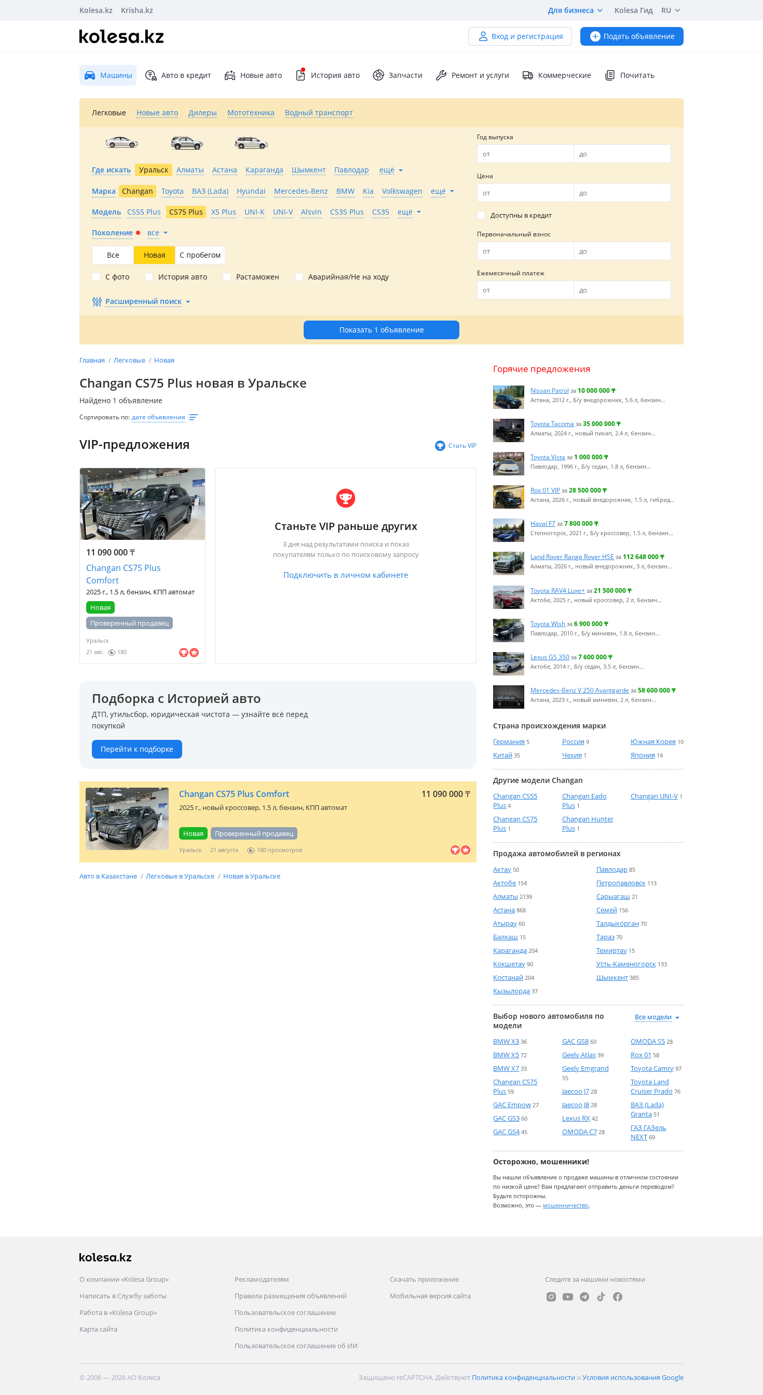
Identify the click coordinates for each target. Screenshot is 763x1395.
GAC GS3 (506, 1118)
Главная (92, 360)
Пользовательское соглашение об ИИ (296, 1345)
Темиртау (611, 950)
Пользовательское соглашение (285, 1312)
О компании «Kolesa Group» (124, 1279)
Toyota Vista (547, 457)
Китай (502, 755)
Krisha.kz (137, 10)
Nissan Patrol (549, 390)
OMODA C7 (579, 1131)
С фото (117, 277)
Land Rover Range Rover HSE (572, 556)
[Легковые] (122, 142)
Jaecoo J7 (575, 1091)
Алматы (505, 896)
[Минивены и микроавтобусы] (251, 142)
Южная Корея (653, 741)
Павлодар (612, 869)
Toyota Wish (547, 623)
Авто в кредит (186, 75)
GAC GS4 (506, 1131)
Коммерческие (564, 75)
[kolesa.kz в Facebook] (617, 1297)
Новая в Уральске (251, 876)
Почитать (637, 75)
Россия (573, 741)
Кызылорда (511, 990)
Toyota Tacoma (552, 423)
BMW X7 (506, 1068)
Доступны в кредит (521, 215)
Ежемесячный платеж (510, 273)
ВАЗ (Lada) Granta (647, 1109)
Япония (643, 755)
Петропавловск (621, 882)
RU (666, 10)
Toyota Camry (652, 1068)
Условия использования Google (633, 1377)
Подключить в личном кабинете (345, 574)
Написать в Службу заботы (123, 1295)
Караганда (510, 950)
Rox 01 (641, 1054)
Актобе (504, 882)
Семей (606, 909)
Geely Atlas (579, 1054)
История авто (335, 75)
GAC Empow (512, 1104)
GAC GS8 (575, 1041)
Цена (485, 175)
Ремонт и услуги (480, 75)
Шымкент (612, 977)
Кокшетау (509, 963)
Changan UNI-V (654, 796)
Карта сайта (98, 1329)
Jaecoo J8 (575, 1104)
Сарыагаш (613, 896)
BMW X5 (506, 1054)
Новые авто (261, 75)
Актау (502, 869)
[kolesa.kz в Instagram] (551, 1297)
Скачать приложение (424, 1279)
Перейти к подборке (137, 749)
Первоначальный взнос (514, 234)
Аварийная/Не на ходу (348, 277)
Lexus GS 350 (549, 657)
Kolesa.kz (96, 10)
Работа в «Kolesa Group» (118, 1312)
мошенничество (566, 1205)
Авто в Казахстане (109, 876)
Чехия (572, 755)
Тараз (605, 936)
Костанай (508, 977)
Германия (509, 741)
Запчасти (406, 75)
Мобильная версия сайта (430, 1295)
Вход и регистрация (527, 36)
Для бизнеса (571, 10)
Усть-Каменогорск (626, 963)
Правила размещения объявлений (291, 1295)
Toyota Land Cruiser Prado (652, 1086)
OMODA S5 (648, 1041)
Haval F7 (542, 523)
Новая (164, 360)
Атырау (505, 923)
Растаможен (257, 277)
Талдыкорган (617, 923)
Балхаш (505, 936)
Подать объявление (639, 36)
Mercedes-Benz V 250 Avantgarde (579, 690)
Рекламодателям (262, 1279)
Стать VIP (462, 445)
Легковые (130, 360)
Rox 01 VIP (545, 490)
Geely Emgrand (585, 1068)
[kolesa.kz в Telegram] (584, 1297)
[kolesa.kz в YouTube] (568, 1297)
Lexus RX (576, 1118)
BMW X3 (506, 1041)
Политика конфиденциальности (286, 1329)
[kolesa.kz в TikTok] (601, 1297)
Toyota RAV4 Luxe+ (557, 590)
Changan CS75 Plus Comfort (123, 574)
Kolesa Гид (634, 10)
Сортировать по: (104, 417)
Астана (504, 909)
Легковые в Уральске (181, 876)
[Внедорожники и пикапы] (186, 142)
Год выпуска (495, 136)
